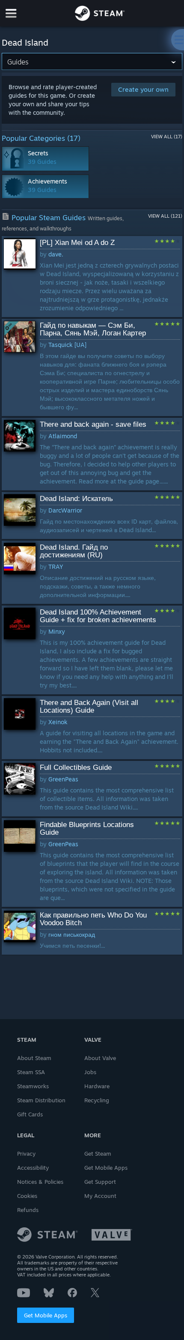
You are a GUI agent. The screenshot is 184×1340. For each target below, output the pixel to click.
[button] (92, 276)
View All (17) (166, 137)
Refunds (28, 1209)
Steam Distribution (41, 1100)
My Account (100, 1195)
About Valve (100, 1058)
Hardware (97, 1086)
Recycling (96, 1100)
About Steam (34, 1058)
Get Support (100, 1181)
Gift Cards (30, 1114)
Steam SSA (31, 1072)
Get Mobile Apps (45, 1315)
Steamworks (33, 1086)
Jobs (90, 1072)
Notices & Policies (40, 1181)
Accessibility (33, 1167)
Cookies (27, 1195)
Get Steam (97, 1153)
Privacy (26, 1153)
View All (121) (165, 216)
